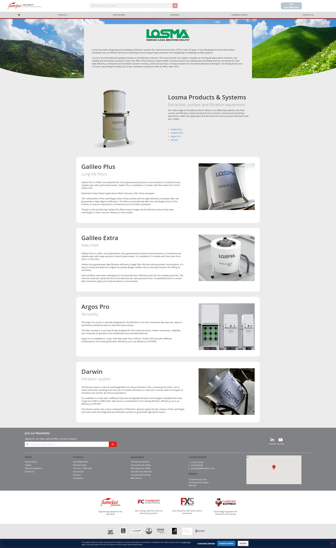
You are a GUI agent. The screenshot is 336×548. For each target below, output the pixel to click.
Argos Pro (176, 136)
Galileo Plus (176, 129)
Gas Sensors (78, 471)
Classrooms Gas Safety (141, 465)
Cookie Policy (186, 542)
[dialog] (168, 543)
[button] (274, 467)
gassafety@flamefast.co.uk (202, 468)
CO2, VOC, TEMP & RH (82, 468)
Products (62, 15)
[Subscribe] (113, 444)
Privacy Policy (30, 462)
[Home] (19, 15)
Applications (119, 15)
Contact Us (308, 15)
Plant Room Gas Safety (140, 468)
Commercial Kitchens (140, 462)
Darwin (174, 139)
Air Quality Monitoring (140, 475)
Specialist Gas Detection (141, 471)
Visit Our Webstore (291, 6)
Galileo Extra (177, 132)
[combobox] (131, 5)
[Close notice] (332, 543)
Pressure (77, 475)
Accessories (78, 478)
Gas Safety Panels (80, 462)
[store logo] (24, 6)
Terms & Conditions (33, 468)
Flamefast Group (240, 15)
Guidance (174, 15)
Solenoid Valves (80, 465)
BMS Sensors (136, 478)
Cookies (28, 465)
